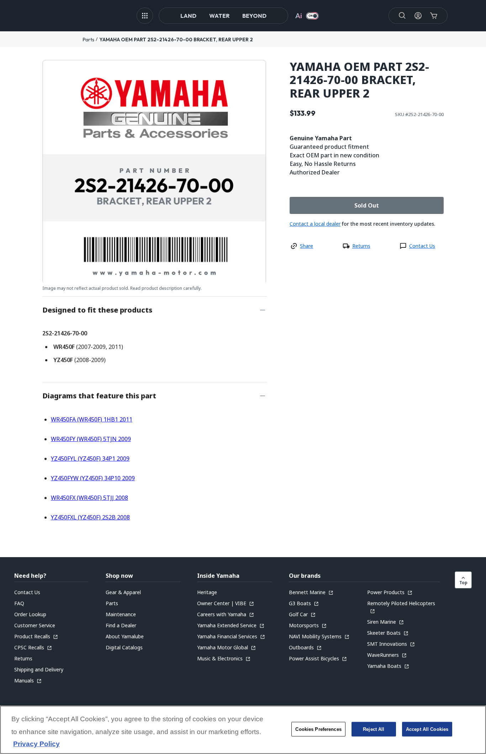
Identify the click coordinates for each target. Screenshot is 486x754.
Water (219, 15)
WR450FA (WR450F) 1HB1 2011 (91, 419)
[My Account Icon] (418, 15)
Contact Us (422, 245)
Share (306, 245)
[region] (243, 730)
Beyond (254, 15)
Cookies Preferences (318, 729)
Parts (88, 39)
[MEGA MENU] (145, 15)
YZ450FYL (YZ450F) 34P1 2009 (90, 458)
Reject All (373, 729)
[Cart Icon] (434, 15)
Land (188, 15)
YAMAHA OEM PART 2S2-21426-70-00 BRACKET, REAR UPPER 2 (176, 39)
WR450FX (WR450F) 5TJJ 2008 (89, 498)
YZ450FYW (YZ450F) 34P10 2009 (93, 478)
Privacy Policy (36, 744)
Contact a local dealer (315, 223)
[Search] (402, 15)
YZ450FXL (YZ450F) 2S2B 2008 (90, 517)
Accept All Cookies (427, 729)
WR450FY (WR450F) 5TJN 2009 (91, 439)
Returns (361, 245)
